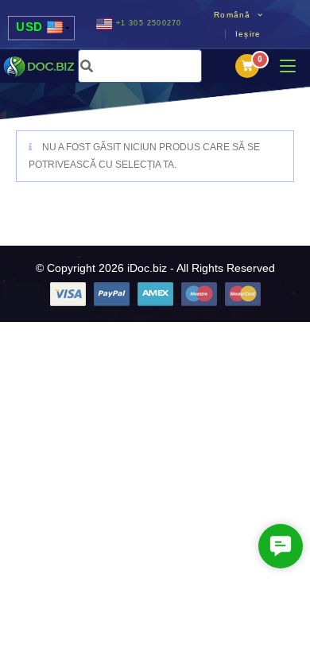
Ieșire (248, 34)
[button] (280, 546)
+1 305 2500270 (149, 23)
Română (234, 14)
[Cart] (247, 66)
